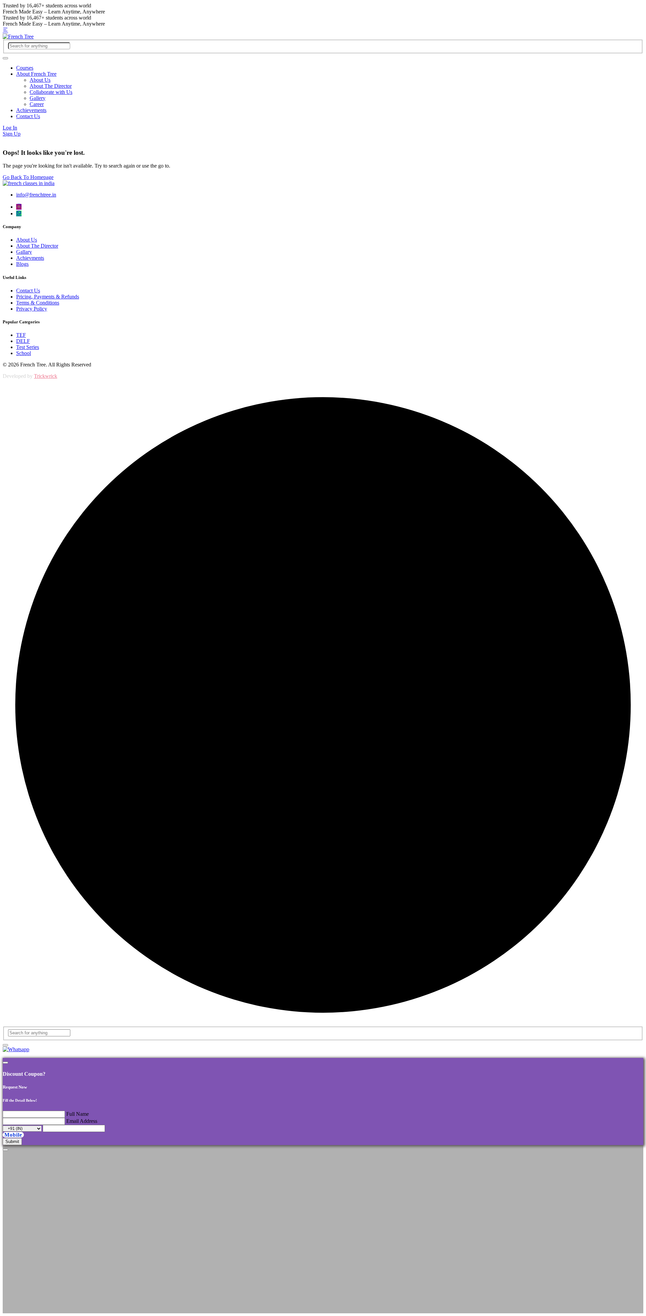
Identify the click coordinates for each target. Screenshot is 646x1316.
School (23, 353)
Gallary (24, 252)
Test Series (27, 347)
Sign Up (12, 134)
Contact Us (28, 116)
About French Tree (36, 74)
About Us (40, 80)
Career (37, 104)
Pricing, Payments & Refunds (47, 296)
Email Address (81, 1121)
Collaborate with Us (51, 92)
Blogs (22, 264)
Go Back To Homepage (28, 177)
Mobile (13, 1135)
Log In (10, 128)
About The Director (51, 86)
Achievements (31, 110)
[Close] (5, 1063)
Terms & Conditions (37, 303)
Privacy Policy (31, 309)
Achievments (30, 258)
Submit (12, 1141)
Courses (24, 68)
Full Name (77, 1114)
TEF (21, 335)
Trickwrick (45, 376)
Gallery (37, 98)
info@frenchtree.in (36, 195)
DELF (23, 341)
